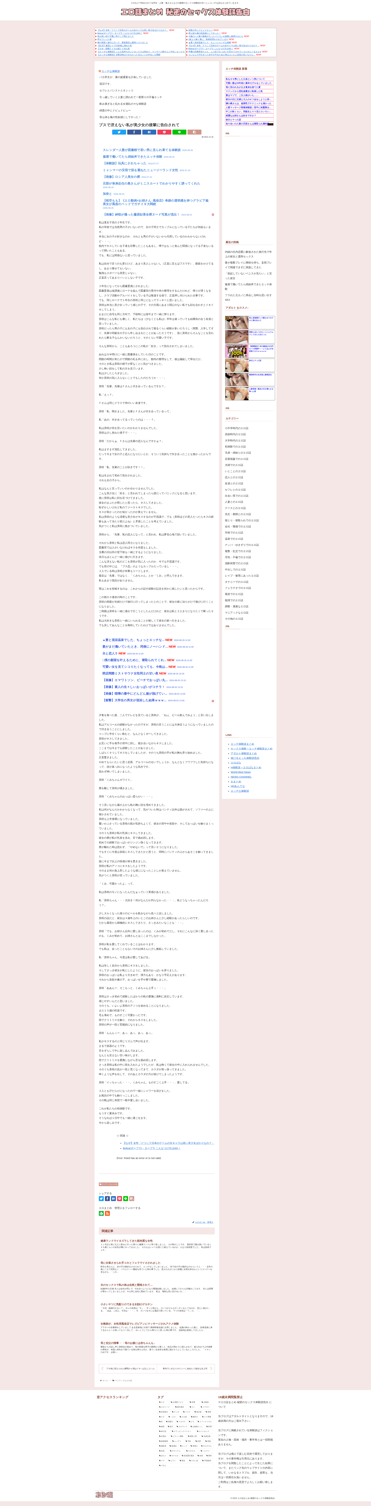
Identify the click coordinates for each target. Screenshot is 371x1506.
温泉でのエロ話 (234, 538)
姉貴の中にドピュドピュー (200, 30)
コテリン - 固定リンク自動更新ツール (270, 124)
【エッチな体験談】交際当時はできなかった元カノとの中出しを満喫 (128, 55)
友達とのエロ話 (234, 483)
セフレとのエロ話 (235, 489)
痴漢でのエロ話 (234, 600)
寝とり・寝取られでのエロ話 (242, 520)
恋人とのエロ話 (234, 477)
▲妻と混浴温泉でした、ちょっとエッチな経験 (209, 42)
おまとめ (236, 781)
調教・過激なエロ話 (236, 606)
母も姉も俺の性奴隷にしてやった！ (204, 33)
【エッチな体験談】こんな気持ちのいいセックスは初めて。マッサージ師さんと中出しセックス (141, 51)
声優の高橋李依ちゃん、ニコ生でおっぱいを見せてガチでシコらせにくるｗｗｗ (224, 51)
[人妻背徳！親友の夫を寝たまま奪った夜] (237, 393)
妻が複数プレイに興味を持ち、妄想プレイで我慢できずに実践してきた (248, 265)
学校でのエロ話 (234, 532)
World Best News (241, 772)
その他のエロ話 (234, 618)
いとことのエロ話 (235, 471)
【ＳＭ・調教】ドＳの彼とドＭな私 (113, 48)
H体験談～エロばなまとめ (246, 767)
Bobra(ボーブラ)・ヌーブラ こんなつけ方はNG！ (119, 33)
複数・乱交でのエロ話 (238, 551)
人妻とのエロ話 (234, 501)
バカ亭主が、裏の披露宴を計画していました (125, 77)
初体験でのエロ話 (235, 446)
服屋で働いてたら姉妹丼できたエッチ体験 (248, 286)
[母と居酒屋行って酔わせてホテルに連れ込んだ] (237, 322)
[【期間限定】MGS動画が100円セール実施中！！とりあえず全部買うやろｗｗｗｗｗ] (237, 351)
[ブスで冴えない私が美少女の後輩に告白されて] (149, 132)
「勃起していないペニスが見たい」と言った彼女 (248, 276)
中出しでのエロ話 (235, 569)
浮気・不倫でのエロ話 (238, 557)
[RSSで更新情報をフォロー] (107, 1213)
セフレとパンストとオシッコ (116, 90)
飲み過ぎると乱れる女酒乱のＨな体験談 (122, 103)
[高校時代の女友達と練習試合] (237, 379)
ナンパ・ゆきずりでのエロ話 (242, 544)
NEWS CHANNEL (241, 776)
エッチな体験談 (111, 71)
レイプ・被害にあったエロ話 (242, 575)
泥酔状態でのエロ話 (236, 563)
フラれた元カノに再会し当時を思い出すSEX (248, 297)
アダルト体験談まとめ (244, 753)
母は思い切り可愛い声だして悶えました (115, 36)
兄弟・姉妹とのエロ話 (238, 452)
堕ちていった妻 (104, 39)
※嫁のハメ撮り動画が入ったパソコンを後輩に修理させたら (215, 36)
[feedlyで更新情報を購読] (101, 1213)
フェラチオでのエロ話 (238, 588)
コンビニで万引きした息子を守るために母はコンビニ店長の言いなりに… (221, 55)
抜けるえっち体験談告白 (245, 758)
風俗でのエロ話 (234, 594)
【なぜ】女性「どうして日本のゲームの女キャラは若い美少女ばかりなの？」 (132, 30)
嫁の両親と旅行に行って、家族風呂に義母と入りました (122, 42)
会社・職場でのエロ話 (238, 526)
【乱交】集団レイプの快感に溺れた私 (114, 45)
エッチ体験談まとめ (242, 744)
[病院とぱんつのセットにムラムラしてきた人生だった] (237, 337)
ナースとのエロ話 (235, 508)
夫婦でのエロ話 (234, 465)
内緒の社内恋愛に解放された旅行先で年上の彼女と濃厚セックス (248, 254)
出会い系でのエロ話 (236, 495)
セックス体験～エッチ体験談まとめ (251, 748)
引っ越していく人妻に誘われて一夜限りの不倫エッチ (130, 97)
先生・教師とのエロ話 (238, 514)
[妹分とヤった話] (237, 365)
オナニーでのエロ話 (236, 581)
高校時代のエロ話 (235, 434)
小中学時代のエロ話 (236, 428)
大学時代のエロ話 (235, 440)
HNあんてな (238, 786)
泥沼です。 (105, 83)
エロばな (236, 762)
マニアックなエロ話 (109, 1184)
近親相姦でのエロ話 (236, 458)
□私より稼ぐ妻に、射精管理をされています (208, 39)
